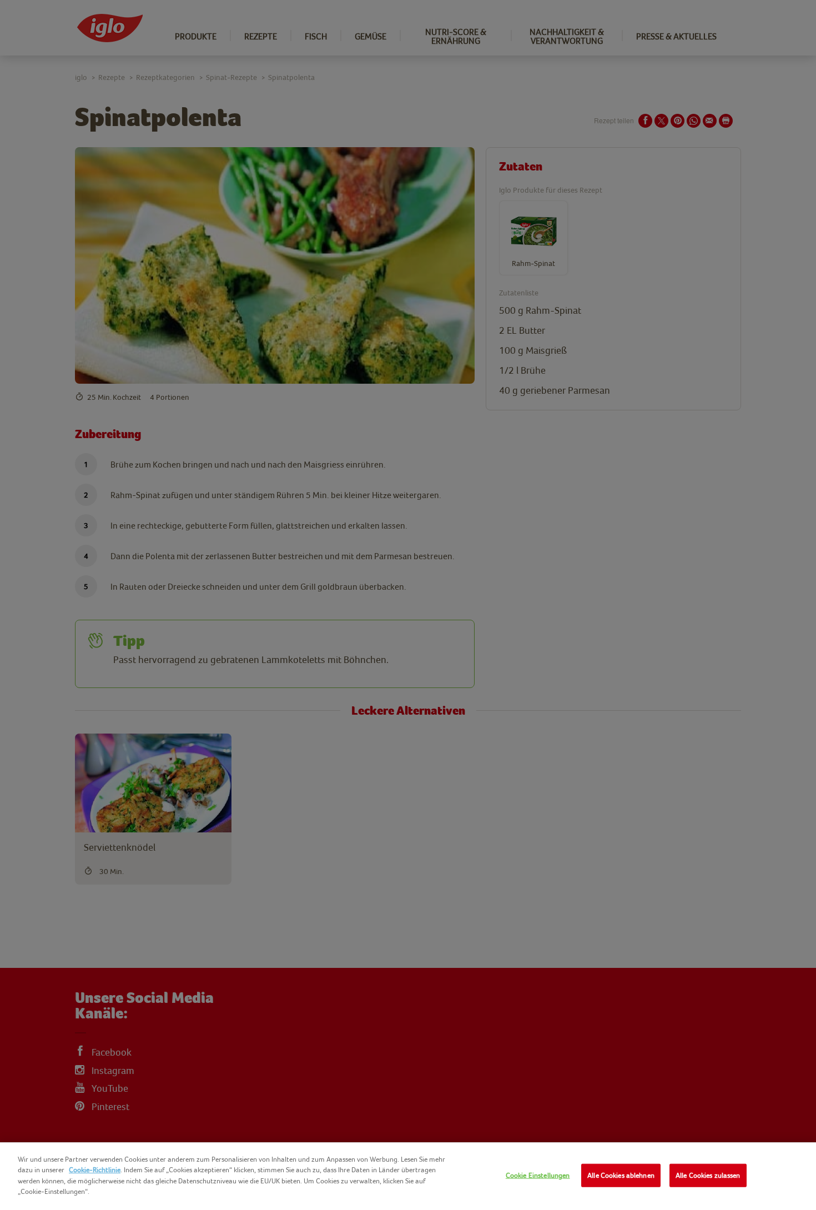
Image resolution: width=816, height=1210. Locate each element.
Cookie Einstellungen (538, 1175)
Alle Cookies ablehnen (620, 1175)
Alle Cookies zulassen (708, 1175)
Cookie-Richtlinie (94, 1170)
